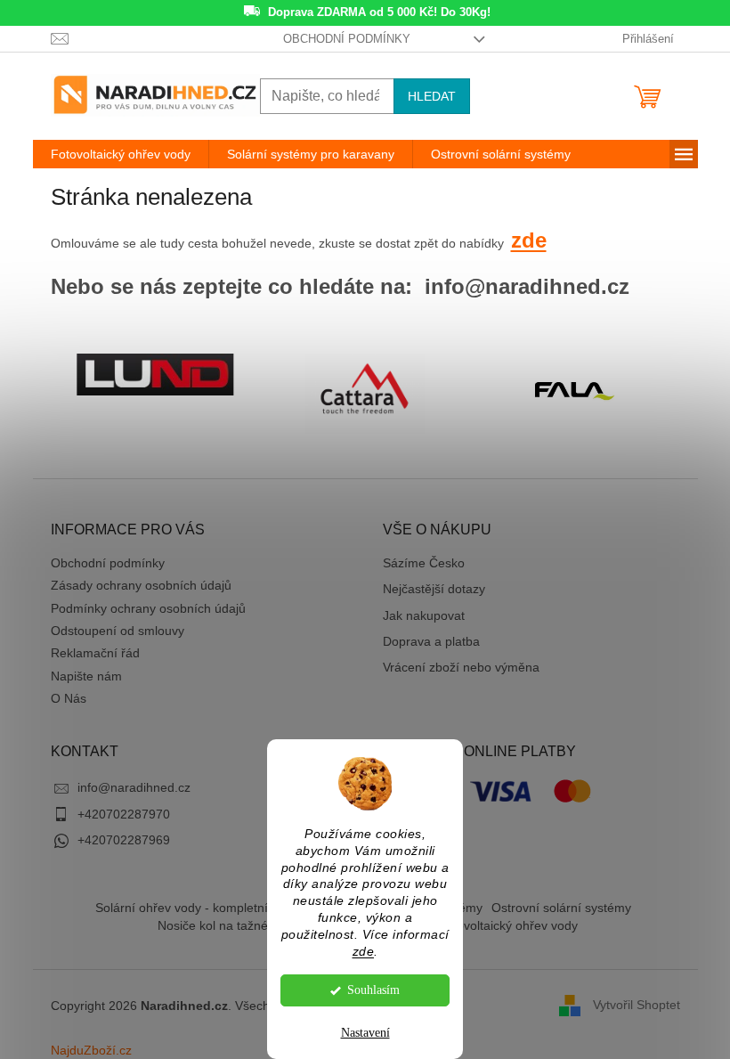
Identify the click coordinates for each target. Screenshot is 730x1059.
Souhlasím (373, 990)
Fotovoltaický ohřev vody (508, 925)
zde (364, 951)
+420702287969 (123, 840)
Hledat (432, 96)
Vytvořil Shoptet (636, 1005)
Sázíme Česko (424, 563)
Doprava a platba (431, 641)
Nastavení (365, 1032)
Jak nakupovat (424, 615)
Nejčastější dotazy (434, 589)
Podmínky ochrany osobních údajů (148, 608)
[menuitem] (120, 154)
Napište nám (86, 676)
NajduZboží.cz (91, 1050)
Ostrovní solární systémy (561, 907)
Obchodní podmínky (346, 38)
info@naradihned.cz (134, 787)
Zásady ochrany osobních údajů (141, 585)
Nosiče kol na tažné (213, 925)
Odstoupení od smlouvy (117, 630)
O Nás (68, 698)
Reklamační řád (95, 653)
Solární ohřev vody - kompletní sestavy (204, 907)
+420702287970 (123, 814)
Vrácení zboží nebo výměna (461, 667)
